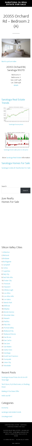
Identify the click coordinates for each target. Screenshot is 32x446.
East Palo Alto (8, 277)
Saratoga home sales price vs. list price (16, 150)
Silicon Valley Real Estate (11, 430)
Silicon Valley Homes (22, 440)
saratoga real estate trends (11, 412)
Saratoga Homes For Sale (16, 163)
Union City (7, 362)
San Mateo (7, 346)
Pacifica (6, 321)
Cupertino (6, 271)
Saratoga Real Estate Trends (13, 101)
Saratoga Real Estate (13, 157)
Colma (5, 267)
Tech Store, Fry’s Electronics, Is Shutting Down (16, 385)
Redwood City (9, 330)
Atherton (6, 252)
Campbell (6, 264)
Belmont (6, 255)
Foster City (8, 280)
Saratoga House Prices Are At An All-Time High (15, 378)
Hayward (7, 286)
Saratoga (7, 353)
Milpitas (6, 308)
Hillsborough (8, 290)
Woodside (7, 365)
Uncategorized (7, 416)
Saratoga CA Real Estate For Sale (16, 3)
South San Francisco (11, 356)
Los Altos (7, 293)
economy (5, 407)
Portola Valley (9, 327)
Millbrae (7, 305)
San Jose (7, 343)
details (16, 85)
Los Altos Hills (9, 296)
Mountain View (9, 315)
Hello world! (6, 395)
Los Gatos (7, 299)
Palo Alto (7, 324)
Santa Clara (8, 349)
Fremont (7, 283)
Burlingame (7, 261)
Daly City (6, 274)
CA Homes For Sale (8, 440)
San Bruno (7, 337)
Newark (6, 318)
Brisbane (6, 258)
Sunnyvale (7, 359)
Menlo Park (8, 302)
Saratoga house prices (16, 124)
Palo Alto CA (23, 434)
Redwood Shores (10, 334)
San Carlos (7, 340)
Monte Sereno (9, 312)
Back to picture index (9, 61)
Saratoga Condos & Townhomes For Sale (16, 167)
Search (4, 186)
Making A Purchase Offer (10, 391)
